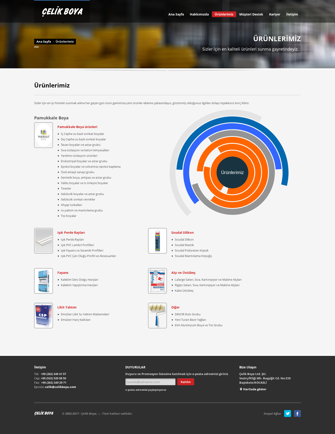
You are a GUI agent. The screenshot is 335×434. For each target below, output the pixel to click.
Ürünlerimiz (224, 14)
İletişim (292, 14)
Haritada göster (254, 389)
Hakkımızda (199, 14)
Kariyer (274, 14)
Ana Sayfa (176, 14)
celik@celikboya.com (60, 387)
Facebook (297, 413)
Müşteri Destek (251, 14)
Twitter (287, 413)
